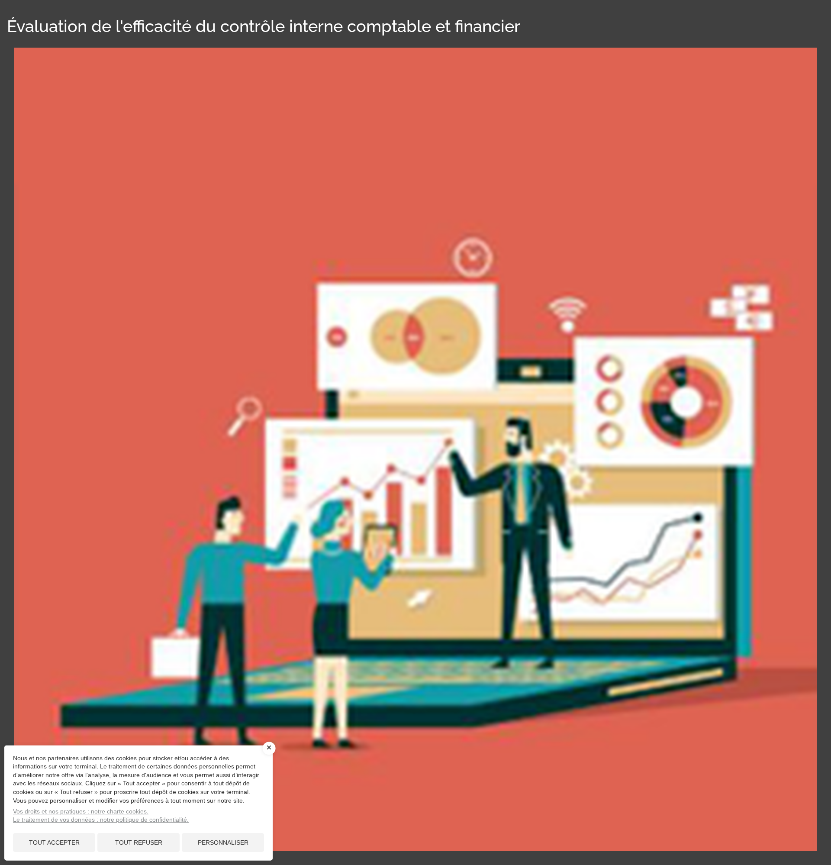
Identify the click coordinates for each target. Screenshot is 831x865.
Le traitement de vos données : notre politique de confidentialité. (101, 819)
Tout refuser (138, 842)
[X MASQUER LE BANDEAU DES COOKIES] (269, 748)
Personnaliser (223, 842)
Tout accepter (54, 842)
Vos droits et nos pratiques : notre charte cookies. (80, 811)
